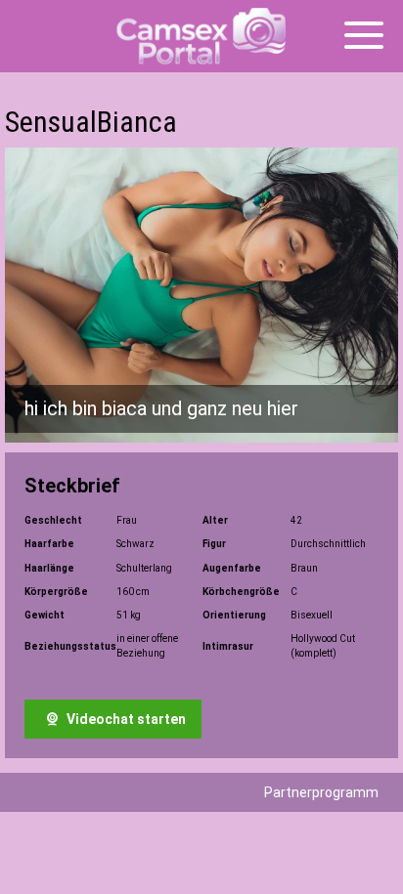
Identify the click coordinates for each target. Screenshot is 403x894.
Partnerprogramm (321, 792)
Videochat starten (125, 719)
